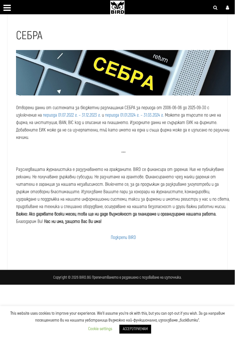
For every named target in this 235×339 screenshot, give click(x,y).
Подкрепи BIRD (123, 237)
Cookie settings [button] (100, 329)
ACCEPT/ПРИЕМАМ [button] (135, 329)
